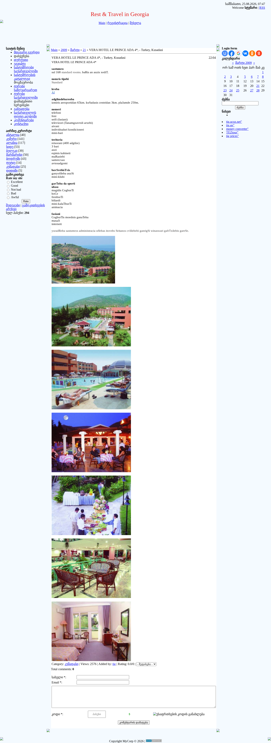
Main (102, 23)
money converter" (237, 129)
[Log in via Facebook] (231, 53)
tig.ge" (230, 125)
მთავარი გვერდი (26, 52)
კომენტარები (24, 120)
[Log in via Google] (238, 53)
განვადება (21, 109)
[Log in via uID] (225, 53)
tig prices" (232, 136)
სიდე (9, 146)
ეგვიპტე (20, 63)
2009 (64, 50)
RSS (262, 7)
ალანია (11, 142)
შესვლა (135, 23)
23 (225, 90)
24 (231, 90)
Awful (15, 197)
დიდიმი (12, 170)
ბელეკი (11, 150)
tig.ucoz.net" (234, 121)
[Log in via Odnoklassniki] (252, 53)
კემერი (11, 138)
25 (237, 90)
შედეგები (13, 205)
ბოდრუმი (13, 158)
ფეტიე (10, 162)
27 (251, 90)
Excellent (17, 182)
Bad (13, 193)
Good (14, 185)
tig (114, 664)
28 (257, 90)
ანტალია (12, 134)
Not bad (16, 189)
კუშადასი (13, 166)
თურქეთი (21, 60)
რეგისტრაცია (117, 23)
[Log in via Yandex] (259, 53)
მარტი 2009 (243, 62)
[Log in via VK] (245, 53)
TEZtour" (232, 132)
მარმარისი (14, 154)
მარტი (75, 50)
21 (84, 50)
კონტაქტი (21, 124)
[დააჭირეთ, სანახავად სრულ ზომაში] (91, 345)
